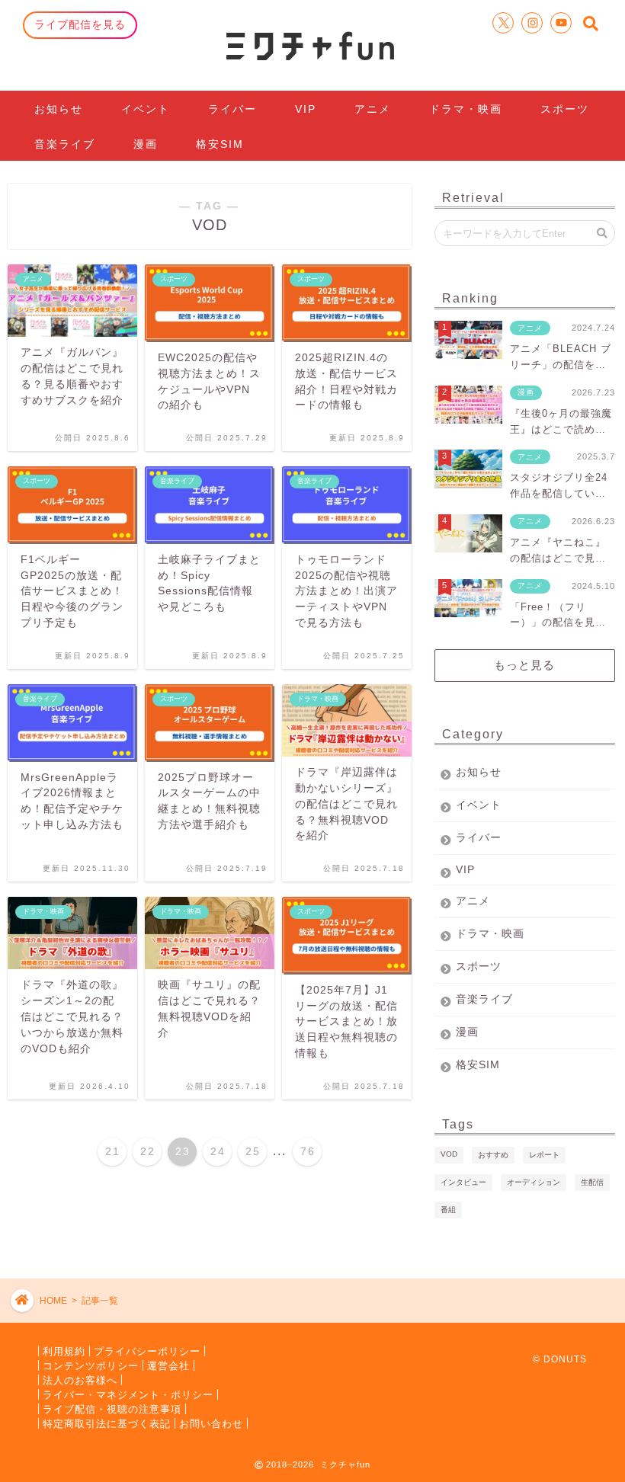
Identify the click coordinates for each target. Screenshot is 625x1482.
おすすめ (493, 1155)
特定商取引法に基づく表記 (107, 1423)
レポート (544, 1155)
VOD (449, 1154)
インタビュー (463, 1182)
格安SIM (220, 144)
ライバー (232, 109)
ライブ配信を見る (80, 24)
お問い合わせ (211, 1423)
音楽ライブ (64, 144)
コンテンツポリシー (91, 1365)
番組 (448, 1209)
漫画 (145, 144)
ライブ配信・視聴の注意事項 (112, 1408)
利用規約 (64, 1350)
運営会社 (168, 1365)
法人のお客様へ (80, 1379)
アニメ (372, 109)
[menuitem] (112, 1152)
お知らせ (58, 109)
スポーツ (564, 109)
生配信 (592, 1182)
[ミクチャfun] (312, 45)
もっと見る (524, 664)
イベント (145, 109)
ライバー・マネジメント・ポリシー (128, 1394)
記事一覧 (100, 1300)
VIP (305, 109)
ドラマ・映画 (465, 109)
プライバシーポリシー (147, 1350)
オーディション (533, 1182)
